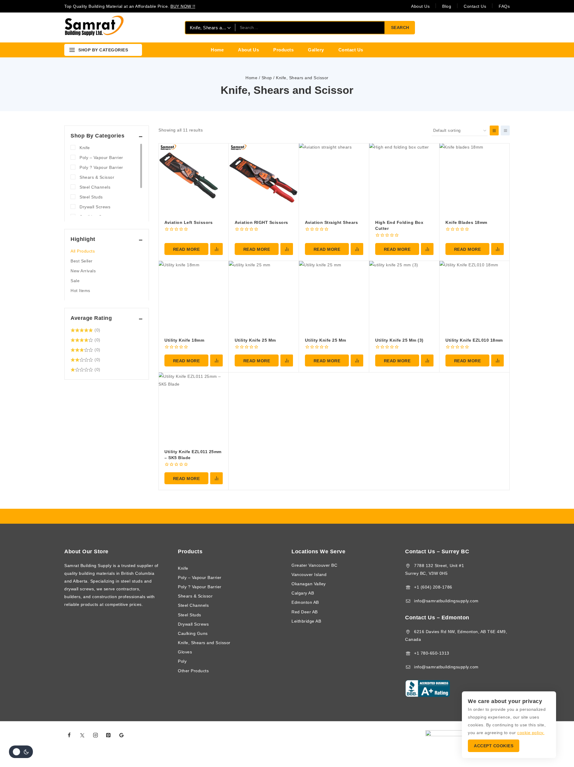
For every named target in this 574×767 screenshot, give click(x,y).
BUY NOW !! (182, 6)
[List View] (505, 130)
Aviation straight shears (331, 222)
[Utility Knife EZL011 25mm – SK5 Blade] (193, 407)
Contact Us (475, 6)
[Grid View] (494, 130)
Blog (446, 6)
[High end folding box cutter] (404, 178)
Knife (85, 147)
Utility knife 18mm (184, 340)
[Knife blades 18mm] (474, 178)
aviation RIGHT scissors (261, 222)
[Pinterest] (108, 735)
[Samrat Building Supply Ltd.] (94, 27)
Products (283, 49)
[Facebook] (69, 735)
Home (217, 49)
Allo (354, 735)
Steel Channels (95, 187)
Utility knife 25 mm (325, 340)
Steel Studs (91, 197)
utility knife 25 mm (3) (399, 340)
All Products (83, 251)
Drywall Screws (95, 206)
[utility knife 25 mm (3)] (404, 296)
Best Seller (82, 261)
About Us (420, 6)
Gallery (316, 49)
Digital (343, 735)
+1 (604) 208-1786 (433, 587)
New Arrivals (83, 270)
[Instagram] (95, 735)
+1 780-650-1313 (431, 653)
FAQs (504, 6)
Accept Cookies (493, 745)
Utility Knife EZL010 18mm (474, 340)
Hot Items (80, 290)
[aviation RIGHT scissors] (264, 178)
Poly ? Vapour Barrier (101, 167)
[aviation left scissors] (193, 178)
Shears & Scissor (97, 177)
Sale (75, 280)
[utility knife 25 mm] (264, 296)
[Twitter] (82, 735)
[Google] (122, 735)
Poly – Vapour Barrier (101, 157)
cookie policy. (530, 732)
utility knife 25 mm (255, 340)
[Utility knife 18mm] (193, 296)
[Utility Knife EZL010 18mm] (474, 296)
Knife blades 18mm (466, 222)
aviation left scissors (188, 222)
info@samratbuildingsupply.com (446, 600)
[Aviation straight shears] (334, 178)
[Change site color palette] (21, 751)
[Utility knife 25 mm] (334, 296)
